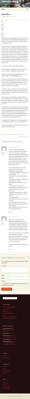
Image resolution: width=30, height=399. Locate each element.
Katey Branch (20, 257)
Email (3, 278)
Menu (2, 9)
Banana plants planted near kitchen (12, 134)
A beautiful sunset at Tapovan (9, 307)
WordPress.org (6, 388)
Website (3, 281)
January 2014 (5, 355)
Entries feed (5, 384)
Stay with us (5, 311)
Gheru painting (24, 136)
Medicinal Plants (6, 371)
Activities (13, 16)
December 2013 (6, 358)
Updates (4, 373)
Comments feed (6, 386)
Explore (4, 368)
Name (3, 275)
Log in (4, 381)
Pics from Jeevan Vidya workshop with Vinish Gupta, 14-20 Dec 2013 (9, 343)
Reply (11, 212)
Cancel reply (28, 257)
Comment (4, 266)
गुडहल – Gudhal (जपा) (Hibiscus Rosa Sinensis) (9, 330)
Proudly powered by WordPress (15, 396)
